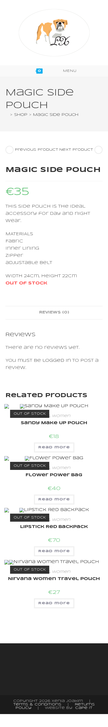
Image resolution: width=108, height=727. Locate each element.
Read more (54, 447)
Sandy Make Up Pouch (54, 423)
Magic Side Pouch (55, 115)
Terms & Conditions (37, 704)
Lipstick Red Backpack (54, 527)
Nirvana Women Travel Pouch (54, 579)
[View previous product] (9, 150)
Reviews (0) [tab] (54, 312)
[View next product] (98, 150)
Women (61, 416)
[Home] (6, 115)
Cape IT (83, 707)
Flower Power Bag (54, 475)
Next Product (76, 149)
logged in (56, 361)
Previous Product (36, 149)
